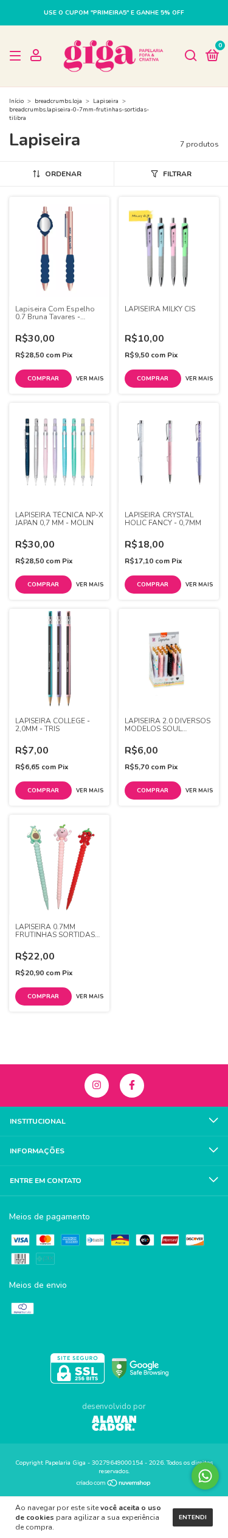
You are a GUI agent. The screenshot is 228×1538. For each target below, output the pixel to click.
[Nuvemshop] (114, 1484)
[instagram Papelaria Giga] (97, 1085)
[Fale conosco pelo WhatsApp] (205, 1476)
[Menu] (17, 56)
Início (16, 101)
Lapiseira (106, 101)
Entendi (193, 1517)
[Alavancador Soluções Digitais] (114, 1425)
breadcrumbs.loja (58, 101)
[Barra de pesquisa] (191, 56)
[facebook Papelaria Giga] (132, 1085)
